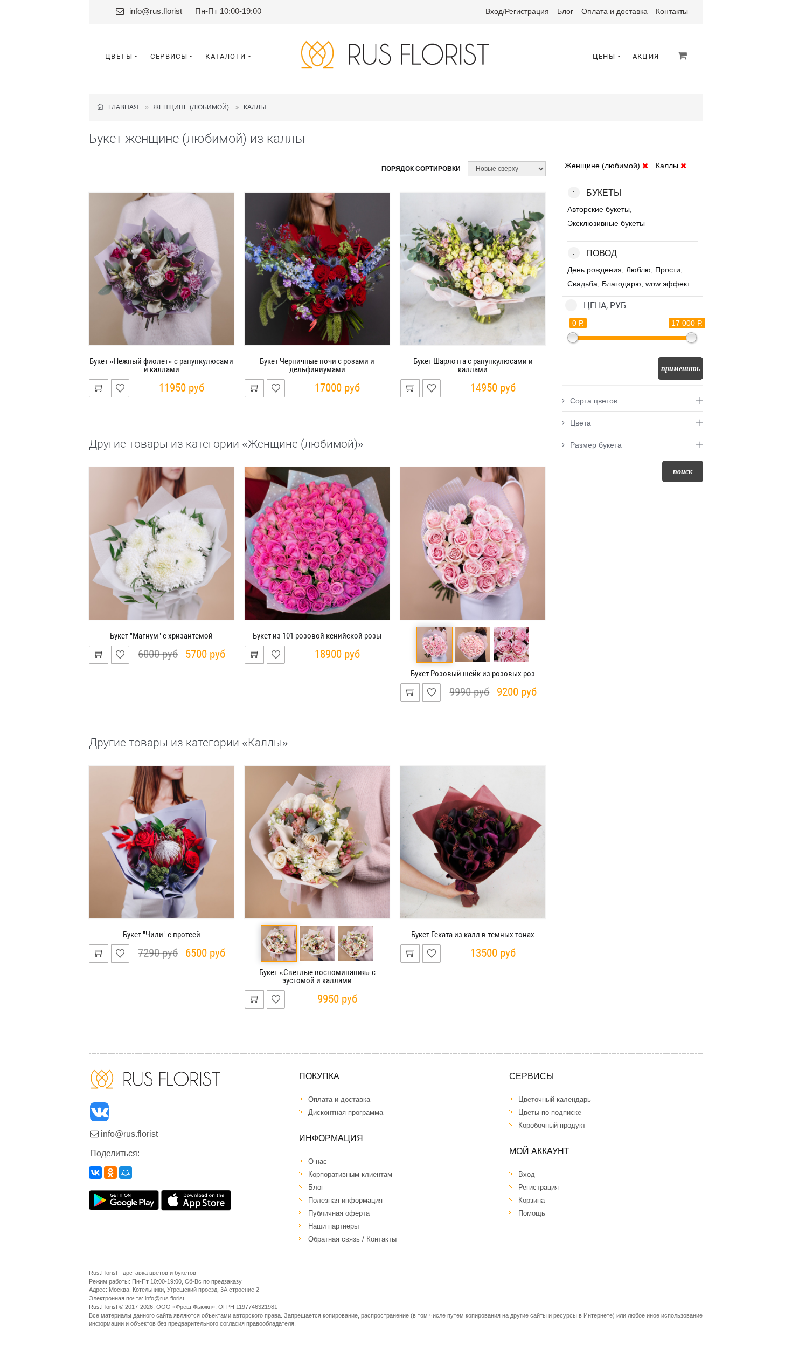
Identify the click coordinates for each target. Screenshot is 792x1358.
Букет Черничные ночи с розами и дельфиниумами (317, 365)
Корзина (531, 1200)
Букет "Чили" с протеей (161, 934)
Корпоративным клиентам (350, 1174)
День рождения (594, 269)
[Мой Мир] (125, 1172)
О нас (317, 1161)
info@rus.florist (155, 11)
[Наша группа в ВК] (100, 1114)
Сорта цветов (593, 400)
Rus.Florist (103, 1307)
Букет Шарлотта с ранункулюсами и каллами (473, 365)
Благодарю (621, 283)
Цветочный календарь (554, 1099)
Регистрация (527, 11)
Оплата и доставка (614, 11)
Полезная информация (345, 1200)
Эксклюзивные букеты (606, 223)
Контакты (672, 11)
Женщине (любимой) (191, 107)
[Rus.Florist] (396, 54)
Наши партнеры (333, 1226)
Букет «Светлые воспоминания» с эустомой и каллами (317, 976)
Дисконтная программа (345, 1112)
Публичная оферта (339, 1213)
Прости (667, 269)
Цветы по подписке (549, 1112)
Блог (565, 11)
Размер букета (596, 445)
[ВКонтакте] (95, 1172)
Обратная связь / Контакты (352, 1239)
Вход (494, 11)
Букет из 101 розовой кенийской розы (317, 636)
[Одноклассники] (110, 1172)
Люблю (638, 269)
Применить (680, 368)
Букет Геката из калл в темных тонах (472, 934)
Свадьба (582, 283)
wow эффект (667, 283)
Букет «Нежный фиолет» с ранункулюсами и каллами (161, 365)
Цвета (580, 423)
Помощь (531, 1213)
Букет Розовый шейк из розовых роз (473, 673)
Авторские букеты (598, 209)
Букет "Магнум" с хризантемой (161, 636)
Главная (120, 107)
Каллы (255, 107)
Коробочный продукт (552, 1125)
